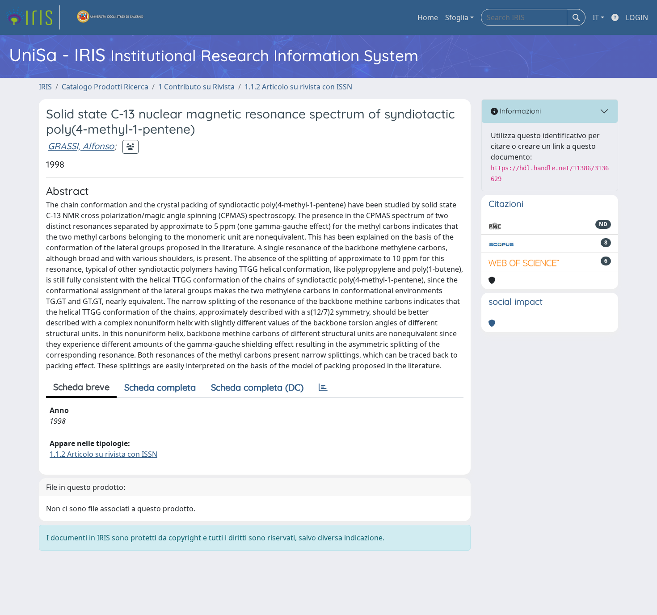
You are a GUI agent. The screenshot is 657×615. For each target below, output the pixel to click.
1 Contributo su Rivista (196, 87)
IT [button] (596, 17)
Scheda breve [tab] (81, 386)
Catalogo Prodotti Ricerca (105, 87)
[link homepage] (32, 17)
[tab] (323, 387)
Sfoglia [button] (456, 17)
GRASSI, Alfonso (81, 146)
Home (427, 17)
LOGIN (637, 17)
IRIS (45, 87)
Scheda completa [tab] (160, 387)
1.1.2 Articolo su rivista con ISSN (298, 87)
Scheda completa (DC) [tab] (257, 387)
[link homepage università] (110, 17)
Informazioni (519, 110)
